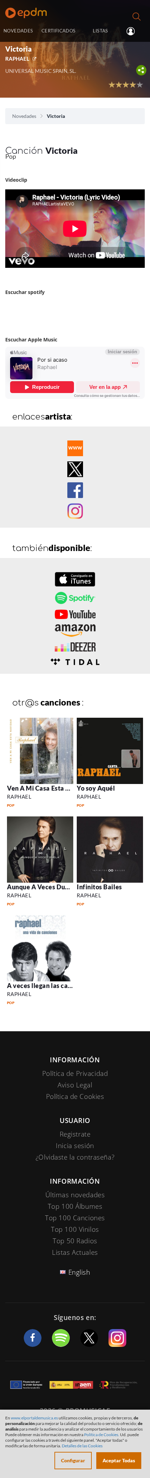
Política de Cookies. (101, 1434)
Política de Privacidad (75, 1073)
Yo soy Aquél (96, 788)
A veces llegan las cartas (43, 985)
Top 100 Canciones (75, 1217)
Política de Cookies (75, 1096)
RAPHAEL (17, 58)
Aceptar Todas (119, 1460)
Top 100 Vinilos (75, 1229)
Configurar (73, 1460)
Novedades (24, 116)
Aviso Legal (75, 1084)
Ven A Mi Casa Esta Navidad (49, 788)
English (79, 1272)
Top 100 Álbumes (75, 1206)
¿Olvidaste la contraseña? (75, 1157)
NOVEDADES (18, 30)
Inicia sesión (133, 31)
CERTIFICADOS (59, 30)
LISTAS (100, 30)
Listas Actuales (75, 1252)
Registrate (75, 1134)
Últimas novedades (75, 1194)
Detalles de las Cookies (82, 1445)
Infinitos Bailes (99, 887)
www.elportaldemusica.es (34, 1417)
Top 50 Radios (75, 1240)
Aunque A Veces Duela (40, 887)
